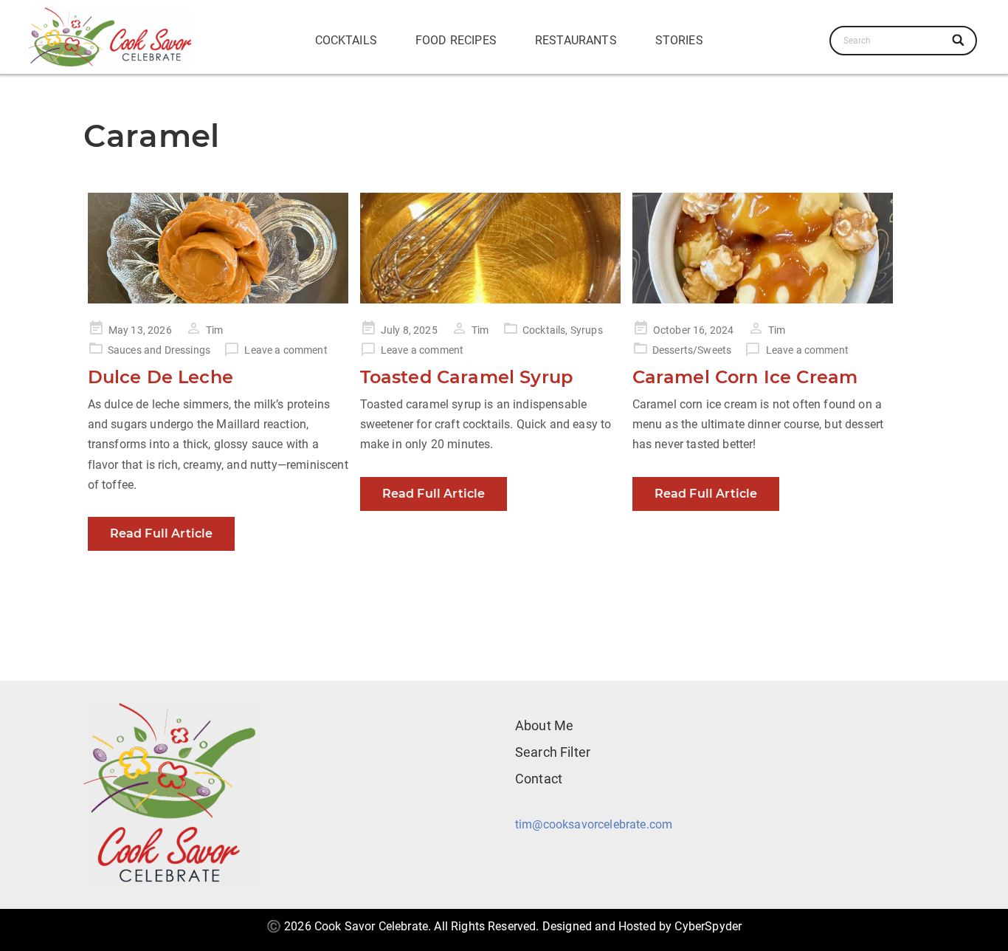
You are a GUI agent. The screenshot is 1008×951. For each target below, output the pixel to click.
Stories (679, 40)
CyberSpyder (708, 926)
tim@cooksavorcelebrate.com (593, 824)
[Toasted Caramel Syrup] (490, 248)
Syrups (586, 330)
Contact (538, 778)
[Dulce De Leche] (218, 248)
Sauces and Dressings (159, 350)
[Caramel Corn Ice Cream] (762, 248)
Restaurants (576, 40)
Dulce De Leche (160, 377)
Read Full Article (161, 533)
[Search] (959, 40)
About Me (544, 725)
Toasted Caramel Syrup (466, 377)
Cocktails (346, 40)
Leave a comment (285, 350)
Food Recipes (456, 40)
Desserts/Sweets (691, 350)
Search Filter (552, 752)
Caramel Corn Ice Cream (745, 377)
